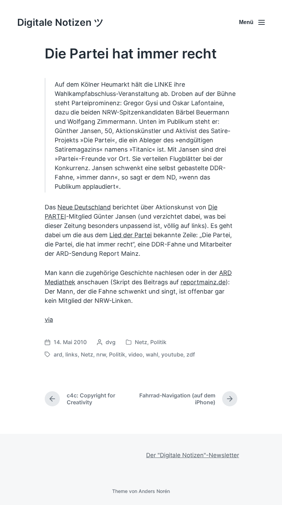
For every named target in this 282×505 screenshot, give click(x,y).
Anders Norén (154, 491)
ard (58, 354)
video (135, 354)
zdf (190, 354)
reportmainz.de (203, 282)
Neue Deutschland (84, 207)
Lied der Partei (130, 235)
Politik (158, 342)
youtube (172, 354)
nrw (101, 354)
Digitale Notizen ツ (60, 22)
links (71, 354)
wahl (152, 354)
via (49, 319)
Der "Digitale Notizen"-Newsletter (192, 455)
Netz (141, 342)
